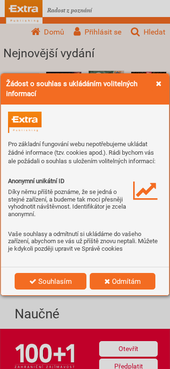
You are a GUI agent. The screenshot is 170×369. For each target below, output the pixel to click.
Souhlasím (54, 281)
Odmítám (125, 281)
